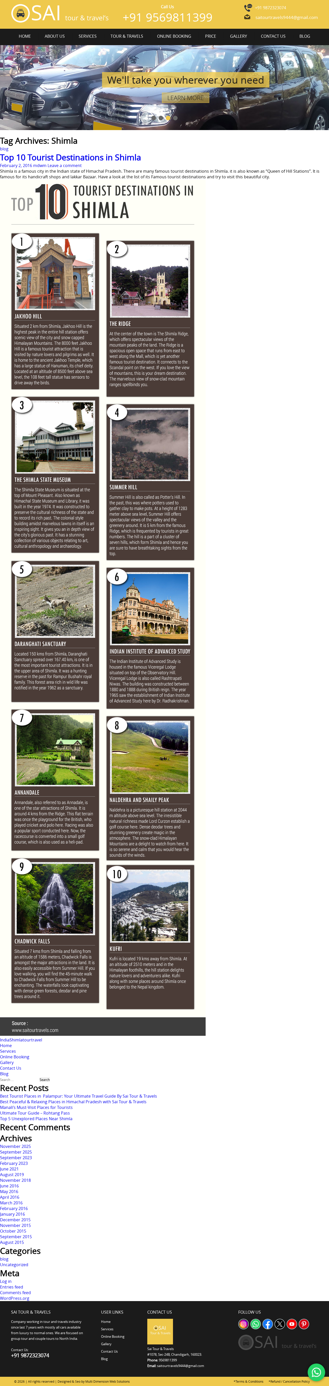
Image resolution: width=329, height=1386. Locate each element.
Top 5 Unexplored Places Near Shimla (36, 1118)
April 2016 (9, 1197)
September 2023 (16, 1157)
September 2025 (16, 1152)
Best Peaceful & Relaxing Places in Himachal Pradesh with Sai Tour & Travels (73, 1102)
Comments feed (15, 1292)
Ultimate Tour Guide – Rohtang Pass (35, 1113)
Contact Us (273, 36)
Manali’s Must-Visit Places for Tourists (36, 1107)
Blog (304, 36)
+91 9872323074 (270, 8)
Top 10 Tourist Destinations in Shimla (70, 157)
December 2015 (15, 1220)
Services (88, 36)
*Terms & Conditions (248, 1381)
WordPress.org (14, 1298)
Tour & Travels (127, 36)
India (5, 1040)
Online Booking (174, 36)
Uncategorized (14, 1264)
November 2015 (15, 1225)
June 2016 (9, 1186)
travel (36, 1040)
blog (4, 149)
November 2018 (15, 1180)
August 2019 (12, 1174)
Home (25, 36)
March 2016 (11, 1203)
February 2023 (14, 1163)
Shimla (16, 1040)
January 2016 (12, 1214)
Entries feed (11, 1287)
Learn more (185, 98)
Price (210, 36)
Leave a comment (65, 165)
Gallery (238, 36)
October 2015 (13, 1231)
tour (27, 1040)
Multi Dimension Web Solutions (107, 1381)
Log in (6, 1281)
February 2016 (14, 1208)
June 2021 (9, 1169)
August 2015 (12, 1242)
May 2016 (9, 1191)
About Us (55, 36)
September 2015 (16, 1236)
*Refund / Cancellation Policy (289, 1381)
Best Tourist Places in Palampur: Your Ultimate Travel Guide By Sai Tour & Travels (78, 1096)
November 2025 (15, 1146)
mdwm (40, 165)
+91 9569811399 (168, 17)
